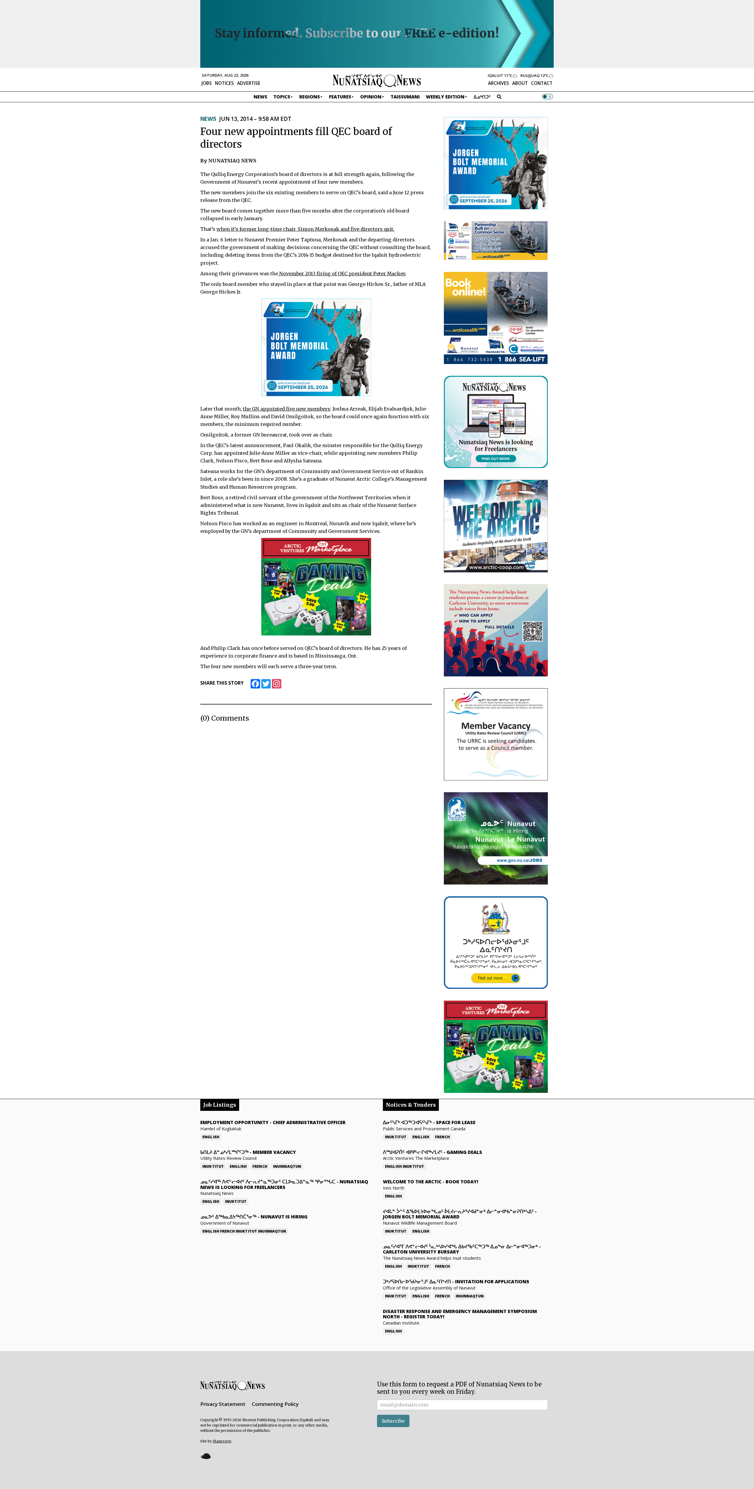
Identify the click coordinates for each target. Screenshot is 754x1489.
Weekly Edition (445, 97)
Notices (224, 83)
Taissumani (405, 97)
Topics (281, 97)
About (520, 83)
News (260, 97)
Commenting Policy (275, 1404)
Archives (498, 83)
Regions (309, 97)
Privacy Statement (222, 1404)
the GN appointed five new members (286, 409)
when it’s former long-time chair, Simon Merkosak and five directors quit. (305, 229)
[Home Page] (377, 80)
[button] (205, 1456)
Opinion (370, 97)
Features (340, 97)
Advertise (248, 83)
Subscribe (393, 1421)
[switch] (547, 96)
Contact (542, 83)
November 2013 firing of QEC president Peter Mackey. (342, 273)
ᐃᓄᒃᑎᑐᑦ (482, 97)
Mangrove (222, 1441)
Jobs (206, 83)
